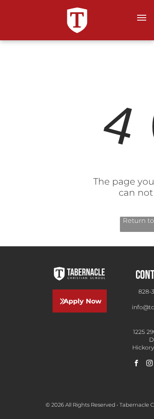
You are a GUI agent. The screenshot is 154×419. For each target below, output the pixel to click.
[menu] (141, 17)
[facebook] (136, 364)
